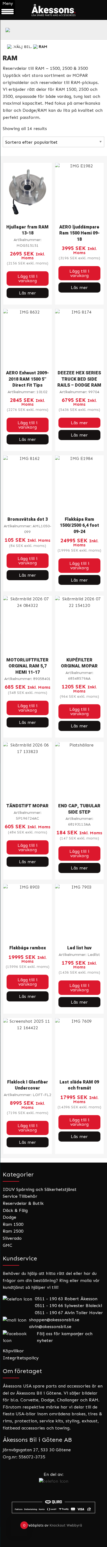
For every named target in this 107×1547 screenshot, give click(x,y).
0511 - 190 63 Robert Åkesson (66, 1298)
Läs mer (27, 293)
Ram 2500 (13, 1231)
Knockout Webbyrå (66, 1525)
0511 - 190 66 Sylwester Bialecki (68, 1305)
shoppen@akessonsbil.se (54, 1319)
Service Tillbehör (20, 1196)
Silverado (12, 1238)
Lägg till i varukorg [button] (27, 278)
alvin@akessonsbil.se (50, 1326)
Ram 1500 (13, 1224)
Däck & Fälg (15, 1210)
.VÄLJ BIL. (22, 46)
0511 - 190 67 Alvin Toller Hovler (69, 1312)
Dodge (9, 1217)
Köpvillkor (13, 1350)
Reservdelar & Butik (23, 1203)
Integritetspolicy (21, 1358)
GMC (7, 1245)
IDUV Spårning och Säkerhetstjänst (40, 1189)
